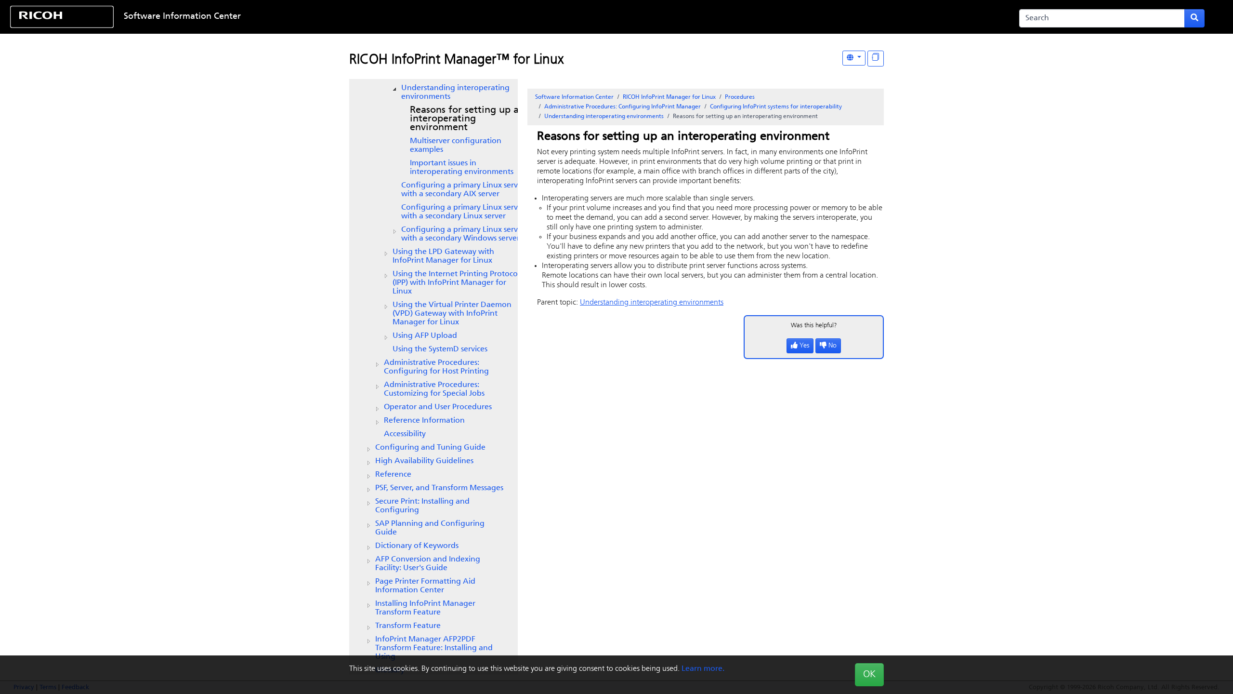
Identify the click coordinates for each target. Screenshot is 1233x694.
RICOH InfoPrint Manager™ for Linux (456, 60)
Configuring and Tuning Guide (430, 448)
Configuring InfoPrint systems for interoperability (776, 107)
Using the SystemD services (440, 349)
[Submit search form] (1194, 18)
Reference (393, 475)
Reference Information (424, 421)
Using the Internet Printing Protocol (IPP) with (456, 282)
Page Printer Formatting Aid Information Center (425, 586)
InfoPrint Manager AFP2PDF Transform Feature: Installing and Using (434, 648)
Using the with (452, 313)
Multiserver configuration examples (455, 145)
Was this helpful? (814, 325)
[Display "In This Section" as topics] (875, 59)
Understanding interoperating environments (455, 92)
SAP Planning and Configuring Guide (430, 528)
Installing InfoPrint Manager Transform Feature (425, 608)
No (832, 345)
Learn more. (703, 669)
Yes (804, 345)
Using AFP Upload (425, 336)
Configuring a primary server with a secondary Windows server (463, 234)
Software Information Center (182, 17)
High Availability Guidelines (424, 461)
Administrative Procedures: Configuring (622, 107)
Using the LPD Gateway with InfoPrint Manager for (443, 256)
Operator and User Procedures (438, 407)
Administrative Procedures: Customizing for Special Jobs (434, 389)
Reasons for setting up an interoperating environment (467, 119)
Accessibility (405, 434)
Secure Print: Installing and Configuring (422, 506)
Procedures (740, 97)
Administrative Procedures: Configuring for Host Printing (436, 367)
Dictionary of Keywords (417, 546)
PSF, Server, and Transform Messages (439, 488)
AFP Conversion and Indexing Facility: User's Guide (427, 564)
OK (869, 675)
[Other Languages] (854, 58)
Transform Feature (408, 626)
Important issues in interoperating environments (461, 168)
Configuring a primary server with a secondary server (463, 190)
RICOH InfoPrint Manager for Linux (669, 97)
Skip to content (563, 17)
